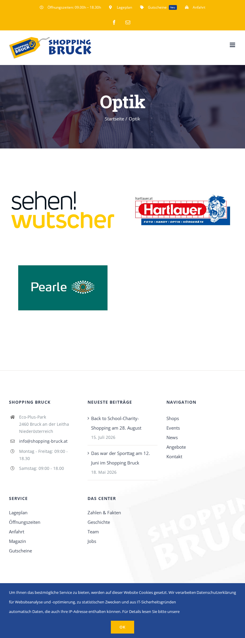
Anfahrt (16, 532)
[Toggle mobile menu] (233, 45)
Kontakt (174, 456)
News (172, 437)
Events (173, 428)
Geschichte (99, 522)
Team (93, 532)
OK (122, 627)
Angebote (176, 447)
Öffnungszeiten (24, 522)
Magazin (17, 541)
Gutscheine (20, 551)
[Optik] (63, 208)
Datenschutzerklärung (216, 592)
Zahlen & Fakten (104, 512)
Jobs (92, 541)
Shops (172, 418)
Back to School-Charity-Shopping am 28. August (116, 423)
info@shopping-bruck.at (43, 441)
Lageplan (18, 512)
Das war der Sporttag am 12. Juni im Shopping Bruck (120, 458)
